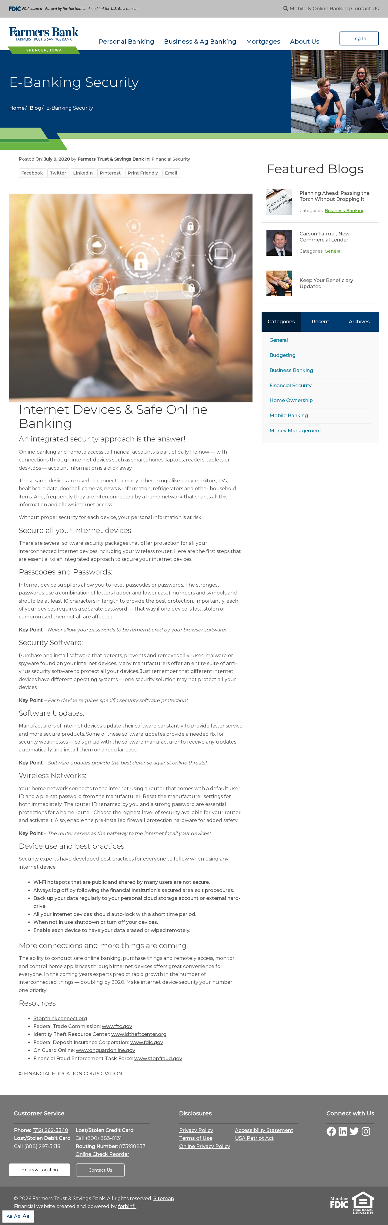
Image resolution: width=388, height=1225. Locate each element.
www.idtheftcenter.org (138, 1034)
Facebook (32, 173)
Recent (320, 322)
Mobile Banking (288, 415)
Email (171, 173)
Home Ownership (291, 400)
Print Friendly (143, 173)
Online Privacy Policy (204, 1146)
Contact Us (365, 9)
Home (17, 108)
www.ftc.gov (117, 1026)
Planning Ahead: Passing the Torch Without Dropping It (334, 196)
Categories (281, 322)
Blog (35, 108)
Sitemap (163, 1198)
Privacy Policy (196, 1130)
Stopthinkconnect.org (60, 1018)
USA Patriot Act (254, 1138)
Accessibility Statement (264, 1130)
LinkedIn (83, 173)
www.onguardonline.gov (105, 1050)
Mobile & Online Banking (319, 9)
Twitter (58, 173)
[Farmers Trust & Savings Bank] (44, 34)
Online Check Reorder (102, 1154)
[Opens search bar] (285, 9)
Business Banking (345, 210)
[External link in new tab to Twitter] (354, 1132)
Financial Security (290, 385)
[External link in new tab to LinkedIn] (343, 1132)
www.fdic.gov (146, 1042)
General (333, 251)
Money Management (295, 431)
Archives (359, 322)
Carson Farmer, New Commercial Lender (324, 237)
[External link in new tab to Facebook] (331, 1132)
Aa (9, 1216)
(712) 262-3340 (50, 1130)
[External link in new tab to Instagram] (366, 1132)
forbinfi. (127, 1206)
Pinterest (110, 173)
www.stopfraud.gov (158, 1058)
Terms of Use (195, 1138)
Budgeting (282, 355)
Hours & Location (39, 1170)
